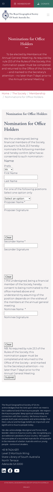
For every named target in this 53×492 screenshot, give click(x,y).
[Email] (3, 4)
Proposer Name (14, 202)
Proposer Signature (16, 210)
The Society (19, 93)
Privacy (26, 487)
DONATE (45, 4)
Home (5, 93)
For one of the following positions (25, 189)
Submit (9, 377)
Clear (8, 237)
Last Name (10, 181)
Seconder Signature (16, 249)
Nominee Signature (16, 317)
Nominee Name (15, 309)
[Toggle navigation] (48, 15)
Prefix (7, 166)
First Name (11, 173)
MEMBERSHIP (23, 4)
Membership (37, 93)
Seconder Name (14, 241)
